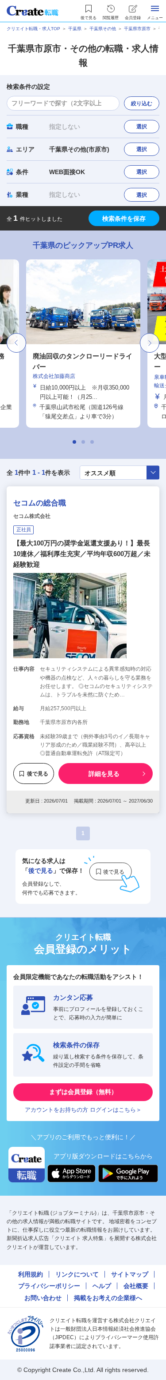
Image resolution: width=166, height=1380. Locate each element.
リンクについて (77, 1274)
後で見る (37, 774)
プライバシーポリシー (49, 1285)
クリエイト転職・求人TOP (33, 28)
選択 (141, 126)
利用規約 (30, 1274)
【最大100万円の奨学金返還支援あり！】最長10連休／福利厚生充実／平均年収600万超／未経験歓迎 (82, 553)
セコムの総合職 (39, 503)
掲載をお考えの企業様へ (108, 1297)
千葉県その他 (102, 28)
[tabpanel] (82, 343)
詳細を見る (104, 773)
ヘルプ (102, 1285)
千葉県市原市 (137, 28)
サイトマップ (129, 1274)
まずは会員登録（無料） (83, 1091)
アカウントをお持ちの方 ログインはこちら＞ (83, 1109)
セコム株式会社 (31, 516)
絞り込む (141, 103)
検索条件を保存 (124, 218)
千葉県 (74, 28)
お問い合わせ (43, 1297)
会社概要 (136, 1285)
